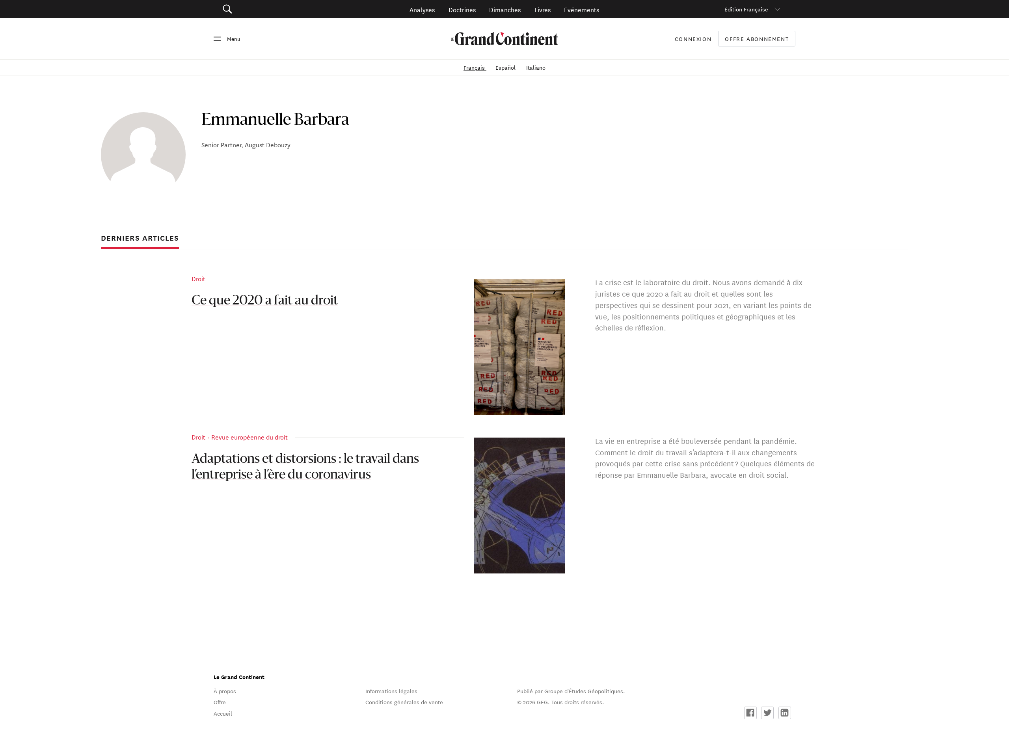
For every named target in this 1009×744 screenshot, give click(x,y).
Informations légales (391, 690)
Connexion (693, 38)
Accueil (223, 713)
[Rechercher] (271, 9)
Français (475, 67)
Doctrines (462, 9)
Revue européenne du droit (249, 437)
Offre (220, 702)
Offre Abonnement (757, 39)
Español (506, 67)
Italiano (535, 67)
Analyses (422, 9)
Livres (542, 9)
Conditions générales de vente (404, 702)
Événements (581, 9)
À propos (225, 690)
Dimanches (505, 9)
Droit (198, 278)
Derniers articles (140, 238)
